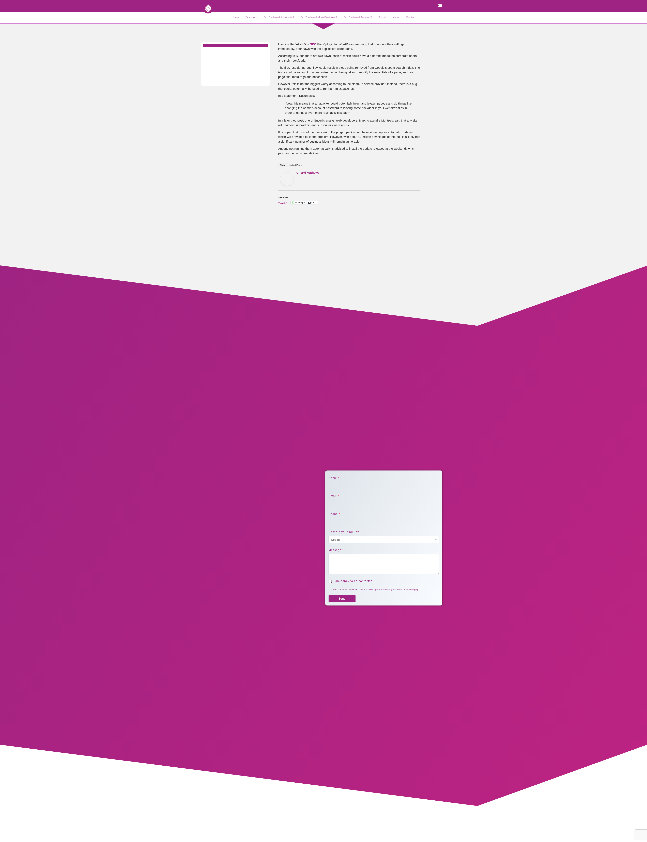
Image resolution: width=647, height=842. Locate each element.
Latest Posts (295, 165)
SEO (313, 44)
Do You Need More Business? (319, 17)
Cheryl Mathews (307, 172)
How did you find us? (344, 532)
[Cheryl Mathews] (287, 185)
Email (334, 496)
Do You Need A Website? (279, 17)
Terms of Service (405, 589)
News (395, 17)
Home (235, 17)
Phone (334, 514)
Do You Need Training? (358, 17)
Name (334, 478)
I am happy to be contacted (353, 581)
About (382, 17)
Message (336, 550)
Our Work (251, 17)
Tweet (282, 202)
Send (342, 598)
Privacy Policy (385, 589)
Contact (410, 17)
